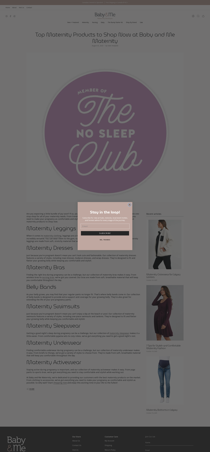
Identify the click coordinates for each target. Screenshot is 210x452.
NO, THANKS (105, 240)
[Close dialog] (129, 204)
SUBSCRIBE (105, 233)
